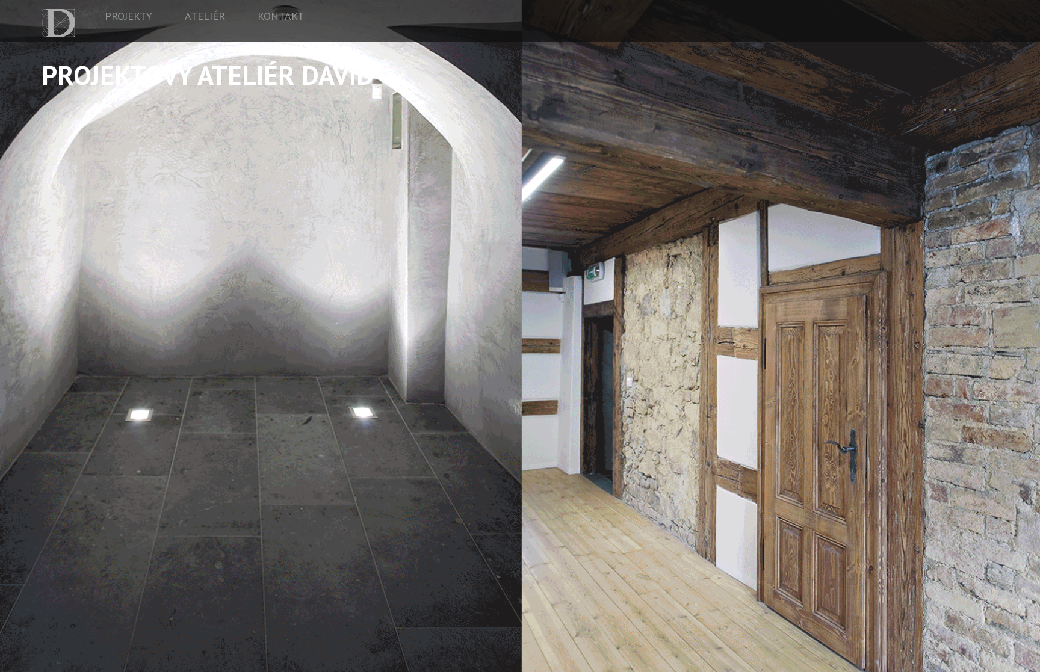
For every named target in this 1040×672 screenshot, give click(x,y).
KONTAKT (281, 16)
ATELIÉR (205, 16)
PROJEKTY (128, 16)
